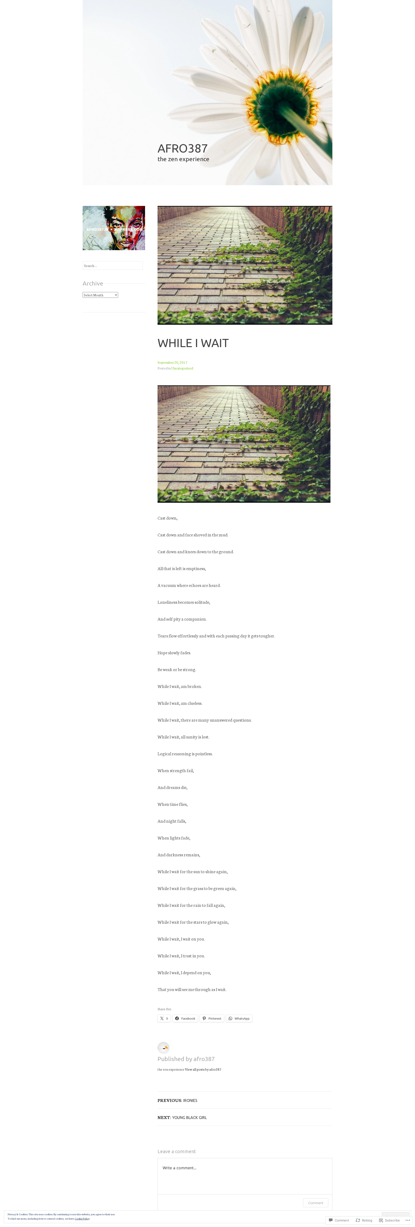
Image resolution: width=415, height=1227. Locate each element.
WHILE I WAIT (193, 342)
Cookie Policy (82, 1218)
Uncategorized (182, 368)
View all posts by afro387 (203, 1069)
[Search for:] (113, 265)
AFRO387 (183, 148)
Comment (315, 1203)
